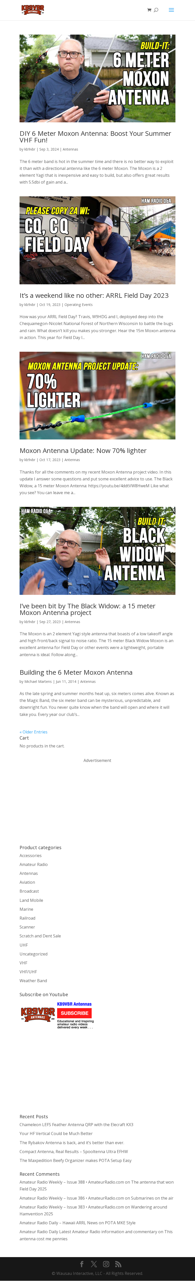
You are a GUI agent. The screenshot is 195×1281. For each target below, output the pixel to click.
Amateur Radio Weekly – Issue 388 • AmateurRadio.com (72, 1182)
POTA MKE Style (120, 1223)
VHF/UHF (28, 972)
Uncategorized (33, 954)
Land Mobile (31, 900)
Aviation (27, 882)
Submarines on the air (152, 1198)
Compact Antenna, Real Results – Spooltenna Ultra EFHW (74, 1151)
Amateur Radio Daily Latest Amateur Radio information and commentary (88, 1231)
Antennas (70, 149)
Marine (26, 909)
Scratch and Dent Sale (40, 936)
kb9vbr (29, 149)
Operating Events (78, 304)
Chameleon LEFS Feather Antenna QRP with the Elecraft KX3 (76, 1124)
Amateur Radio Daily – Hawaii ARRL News (59, 1223)
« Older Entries (33, 732)
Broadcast (29, 891)
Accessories (31, 855)
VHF (23, 963)
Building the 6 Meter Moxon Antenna (76, 672)
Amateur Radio (34, 864)
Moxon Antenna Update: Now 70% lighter (83, 450)
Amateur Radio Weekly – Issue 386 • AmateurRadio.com (72, 1198)
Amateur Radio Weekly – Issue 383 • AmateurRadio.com (72, 1207)
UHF (24, 945)
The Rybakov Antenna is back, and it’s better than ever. (72, 1142)
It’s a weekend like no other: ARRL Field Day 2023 (94, 295)
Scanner (27, 927)
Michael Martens (38, 681)
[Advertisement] (58, 803)
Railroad (27, 918)
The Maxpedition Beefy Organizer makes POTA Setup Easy (76, 1160)
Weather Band (33, 980)
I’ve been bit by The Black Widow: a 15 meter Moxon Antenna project (87, 609)
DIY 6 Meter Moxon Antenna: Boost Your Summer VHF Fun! (95, 136)
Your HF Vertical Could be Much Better (56, 1133)
